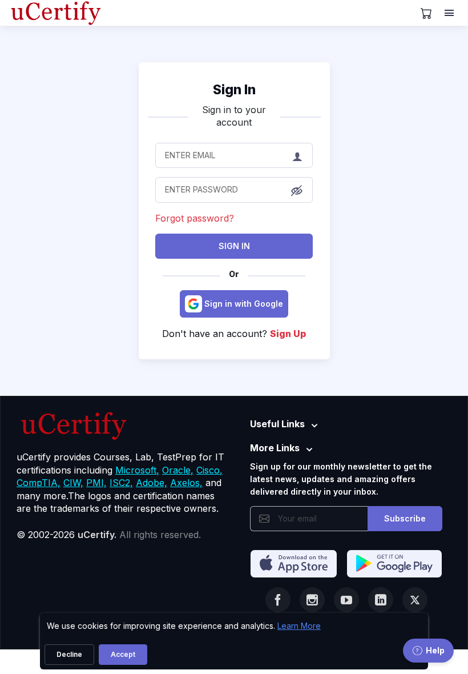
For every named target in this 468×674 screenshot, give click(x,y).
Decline (69, 654)
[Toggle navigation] (450, 13)
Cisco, (209, 470)
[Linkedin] (380, 599)
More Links (275, 448)
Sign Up (288, 333)
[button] (296, 190)
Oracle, (177, 470)
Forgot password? (194, 218)
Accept (123, 654)
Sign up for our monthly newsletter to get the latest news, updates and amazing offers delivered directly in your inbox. (341, 479)
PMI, (96, 482)
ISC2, (121, 482)
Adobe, (151, 482)
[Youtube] (346, 599)
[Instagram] (312, 599)
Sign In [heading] (234, 90)
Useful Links (277, 424)
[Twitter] (414, 599)
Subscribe (405, 518)
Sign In (234, 246)
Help (435, 650)
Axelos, (186, 482)
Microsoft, (137, 470)
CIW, (73, 482)
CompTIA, (38, 482)
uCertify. (97, 534)
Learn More (299, 626)
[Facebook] (278, 599)
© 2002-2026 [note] (109, 534)
